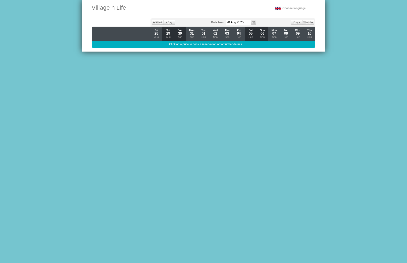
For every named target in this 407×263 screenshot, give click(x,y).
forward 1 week (308, 22)
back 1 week (157, 22)
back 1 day (169, 22)
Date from (217, 22)
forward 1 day (296, 22)
